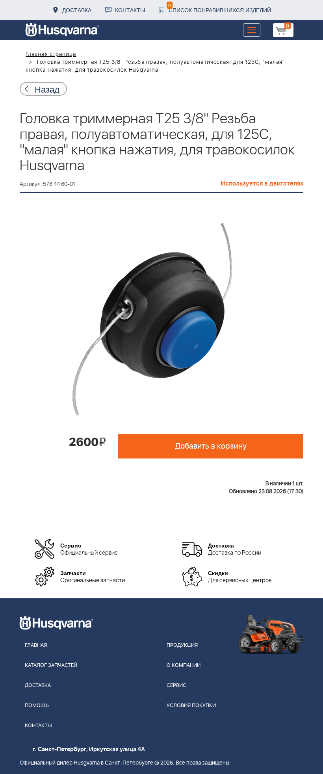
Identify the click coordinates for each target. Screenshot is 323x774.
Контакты (130, 10)
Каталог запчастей (51, 665)
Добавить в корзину (211, 446)
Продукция (182, 645)
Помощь (37, 705)
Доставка (76, 10)
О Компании (183, 665)
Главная (36, 645)
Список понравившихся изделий (219, 8)
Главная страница (51, 54)
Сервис (176, 685)
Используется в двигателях (262, 183)
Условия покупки (191, 705)
